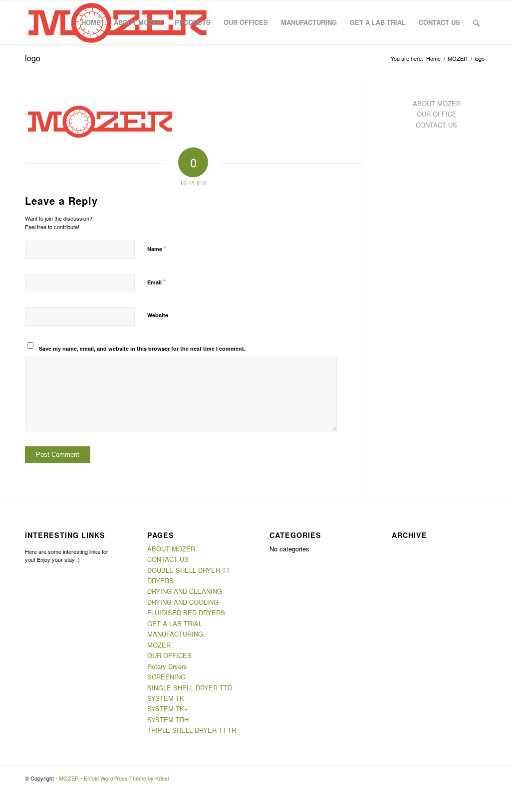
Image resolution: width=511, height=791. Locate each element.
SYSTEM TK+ (167, 708)
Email (156, 281)
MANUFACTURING (175, 634)
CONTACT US (436, 125)
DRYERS (160, 580)
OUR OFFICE (437, 114)
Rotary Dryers (167, 666)
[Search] (476, 22)
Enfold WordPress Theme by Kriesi (126, 778)
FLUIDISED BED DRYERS (186, 612)
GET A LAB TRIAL (174, 623)
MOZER (159, 645)
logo (32, 58)
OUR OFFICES (169, 655)
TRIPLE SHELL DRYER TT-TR (191, 730)
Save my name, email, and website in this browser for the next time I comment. (142, 348)
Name (156, 248)
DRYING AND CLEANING (184, 591)
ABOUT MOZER (437, 103)
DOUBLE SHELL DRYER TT (188, 570)
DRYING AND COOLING (183, 602)
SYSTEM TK (165, 698)
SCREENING (166, 676)
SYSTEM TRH (168, 719)
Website (157, 315)
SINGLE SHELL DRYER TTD (189, 687)
